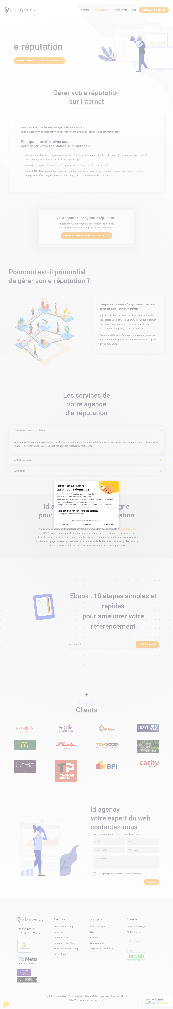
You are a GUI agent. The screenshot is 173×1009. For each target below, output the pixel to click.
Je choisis (86, 525)
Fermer (65, 525)
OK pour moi (108, 525)
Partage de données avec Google (71, 514)
